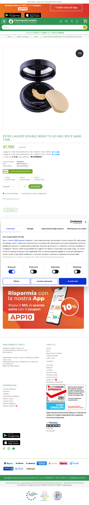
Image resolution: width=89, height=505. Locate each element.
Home (10, 37)
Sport (48, 348)
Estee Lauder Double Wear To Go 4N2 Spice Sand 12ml (62, 37)
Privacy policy (8, 399)
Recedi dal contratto (54, 382)
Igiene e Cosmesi (23, 37)
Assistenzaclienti (67, 21)
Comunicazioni (52, 356)
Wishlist (49, 368)
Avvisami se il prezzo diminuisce (34, 194)
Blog (48, 351)
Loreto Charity (8, 406)
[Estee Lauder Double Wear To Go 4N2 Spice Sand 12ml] (44, 88)
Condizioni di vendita (11, 396)
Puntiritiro (72, 21)
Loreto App (50, 358)
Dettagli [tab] (30, 229)
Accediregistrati (77, 21)
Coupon (49, 370)
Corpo (36, 37)
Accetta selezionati (44, 281)
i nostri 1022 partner (16, 240)
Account (49, 365)
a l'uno (10, 178)
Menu (4, 21)
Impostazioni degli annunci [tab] (53, 229)
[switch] (33, 272)
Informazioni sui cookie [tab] (76, 229)
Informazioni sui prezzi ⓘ (11, 199)
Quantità (6, 186)
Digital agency (67, 485)
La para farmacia (9, 389)
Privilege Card (51, 375)
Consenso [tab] (10, 229)
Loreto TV (50, 380)
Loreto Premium (9, 404)
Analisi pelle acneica (54, 353)
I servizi (6, 394)
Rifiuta (16, 281)
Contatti (6, 391)
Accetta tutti (73, 281)
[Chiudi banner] (85, 222)
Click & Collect (52, 377)
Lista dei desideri (11, 194)
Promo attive (51, 372)
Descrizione (10, 210)
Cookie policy (8, 401)
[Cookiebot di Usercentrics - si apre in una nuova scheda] (72, 222)
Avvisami (35, 186)
